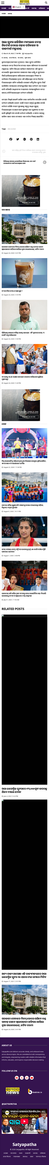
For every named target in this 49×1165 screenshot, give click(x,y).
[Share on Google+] (24, 139)
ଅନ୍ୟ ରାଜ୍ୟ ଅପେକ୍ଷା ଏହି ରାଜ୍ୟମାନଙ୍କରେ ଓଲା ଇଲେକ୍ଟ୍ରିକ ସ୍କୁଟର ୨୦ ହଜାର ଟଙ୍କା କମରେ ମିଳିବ (24, 975)
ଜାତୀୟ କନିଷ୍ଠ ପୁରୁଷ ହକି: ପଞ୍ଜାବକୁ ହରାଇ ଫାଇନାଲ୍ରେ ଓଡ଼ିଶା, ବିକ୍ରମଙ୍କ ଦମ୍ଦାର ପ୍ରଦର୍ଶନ (22, 506)
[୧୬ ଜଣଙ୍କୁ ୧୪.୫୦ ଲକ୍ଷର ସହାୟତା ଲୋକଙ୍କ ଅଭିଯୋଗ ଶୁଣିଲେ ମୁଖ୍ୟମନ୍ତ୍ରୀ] (24, 359)
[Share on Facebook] (10, 139)
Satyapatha (28, 53)
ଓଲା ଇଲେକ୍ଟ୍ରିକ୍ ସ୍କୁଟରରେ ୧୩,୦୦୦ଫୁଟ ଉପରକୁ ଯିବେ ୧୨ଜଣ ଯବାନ (24, 790)
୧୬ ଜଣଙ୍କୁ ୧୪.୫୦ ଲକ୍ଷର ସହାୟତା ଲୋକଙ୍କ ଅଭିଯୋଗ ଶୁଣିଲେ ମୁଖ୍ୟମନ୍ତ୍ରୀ (22, 378)
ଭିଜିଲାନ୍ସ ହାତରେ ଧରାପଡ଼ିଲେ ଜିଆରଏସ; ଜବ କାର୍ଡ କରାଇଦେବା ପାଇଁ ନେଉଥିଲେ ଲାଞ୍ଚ (19, 162)
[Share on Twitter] (17, 139)
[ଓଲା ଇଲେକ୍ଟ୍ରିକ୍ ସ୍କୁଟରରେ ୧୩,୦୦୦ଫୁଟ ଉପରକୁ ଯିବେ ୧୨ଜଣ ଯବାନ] (24, 699)
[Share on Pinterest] (31, 139)
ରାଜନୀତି (26, 8)
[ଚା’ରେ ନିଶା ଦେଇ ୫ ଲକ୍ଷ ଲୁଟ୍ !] (24, 273)
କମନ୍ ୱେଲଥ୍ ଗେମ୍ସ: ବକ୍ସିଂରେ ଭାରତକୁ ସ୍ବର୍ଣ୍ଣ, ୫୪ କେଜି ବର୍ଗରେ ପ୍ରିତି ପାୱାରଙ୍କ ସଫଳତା (24, 550)
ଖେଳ (31, 1156)
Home (3, 8)
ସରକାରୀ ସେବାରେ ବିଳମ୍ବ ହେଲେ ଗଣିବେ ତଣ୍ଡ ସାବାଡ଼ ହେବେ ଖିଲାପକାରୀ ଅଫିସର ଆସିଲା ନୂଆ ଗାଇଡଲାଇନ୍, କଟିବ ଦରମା (23, 248)
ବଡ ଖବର (20, 58)
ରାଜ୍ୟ (20, 1153)
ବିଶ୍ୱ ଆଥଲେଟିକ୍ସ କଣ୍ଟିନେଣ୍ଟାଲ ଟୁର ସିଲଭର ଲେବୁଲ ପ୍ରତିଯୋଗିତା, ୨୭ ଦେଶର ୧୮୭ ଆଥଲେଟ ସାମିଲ (24, 462)
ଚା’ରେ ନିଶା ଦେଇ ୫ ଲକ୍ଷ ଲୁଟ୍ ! (12, 291)
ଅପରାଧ (25, 1156)
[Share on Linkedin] (38, 139)
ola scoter (12, 129)
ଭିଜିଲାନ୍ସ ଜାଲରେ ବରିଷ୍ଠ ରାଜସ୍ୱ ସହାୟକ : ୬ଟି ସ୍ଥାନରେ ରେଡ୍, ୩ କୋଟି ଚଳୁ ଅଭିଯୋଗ (23, 333)
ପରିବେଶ (42, 8)
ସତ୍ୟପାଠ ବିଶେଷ (41, 1156)
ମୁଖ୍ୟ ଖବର (28, 58)
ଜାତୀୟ (34, 8)
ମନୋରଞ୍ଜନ (16, 1156)
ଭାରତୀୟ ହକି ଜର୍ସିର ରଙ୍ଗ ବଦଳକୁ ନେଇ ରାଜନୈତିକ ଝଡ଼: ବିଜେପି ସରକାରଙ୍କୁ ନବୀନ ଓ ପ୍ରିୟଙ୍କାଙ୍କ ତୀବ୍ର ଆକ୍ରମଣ (24, 594)
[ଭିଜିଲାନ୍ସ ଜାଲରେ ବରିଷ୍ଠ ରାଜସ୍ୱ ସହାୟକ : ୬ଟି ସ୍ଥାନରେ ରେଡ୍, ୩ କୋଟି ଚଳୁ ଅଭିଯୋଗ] (24, 315)
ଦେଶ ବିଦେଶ (12, 58)
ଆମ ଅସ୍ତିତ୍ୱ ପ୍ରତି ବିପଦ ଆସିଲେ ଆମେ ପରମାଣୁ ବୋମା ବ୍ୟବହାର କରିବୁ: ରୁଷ (29, 151)
